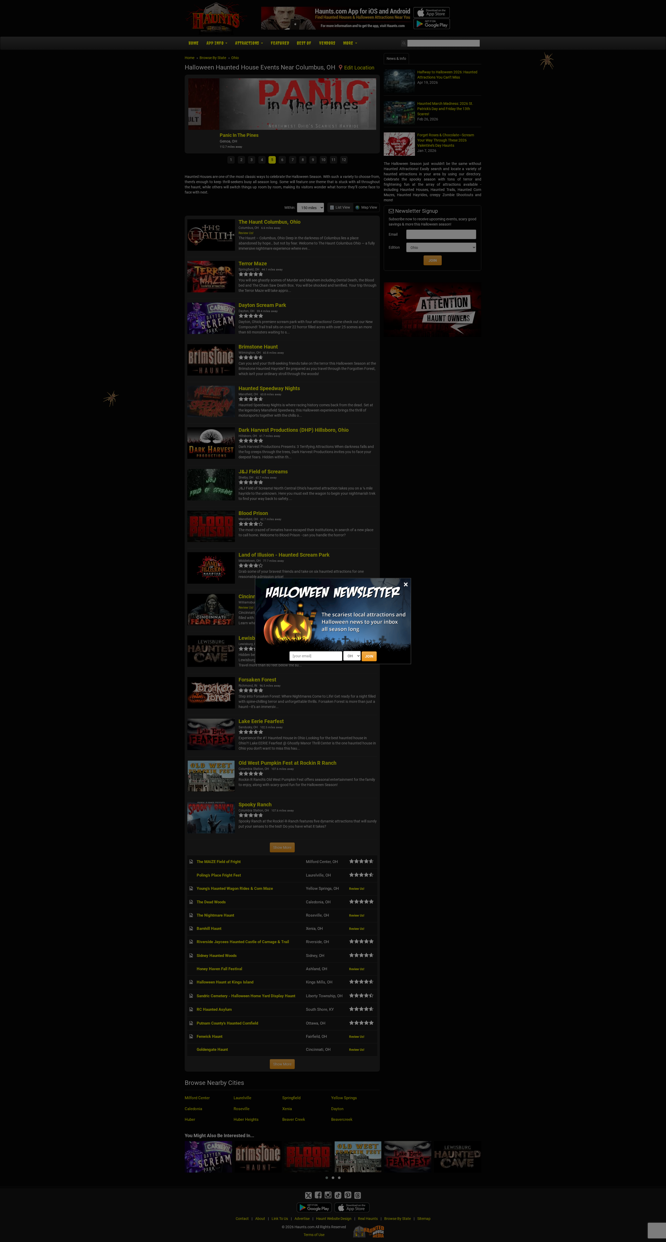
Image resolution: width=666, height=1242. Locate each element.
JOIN (369, 656)
